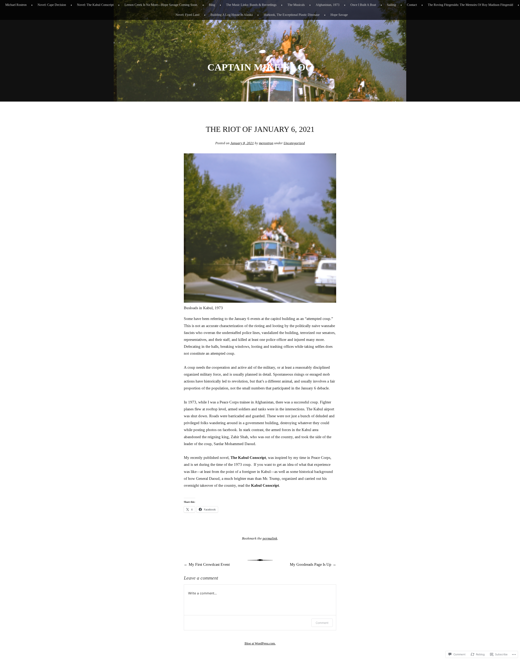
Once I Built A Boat (363, 5)
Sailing (391, 5)
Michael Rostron (16, 5)
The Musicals (296, 5)
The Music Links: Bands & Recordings (251, 5)
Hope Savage (339, 14)
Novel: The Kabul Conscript (95, 5)
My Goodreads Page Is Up (313, 564)
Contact (412, 5)
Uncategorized (294, 143)
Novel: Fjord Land (187, 14)
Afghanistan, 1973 (327, 5)
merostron (266, 143)
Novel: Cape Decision (52, 5)
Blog (212, 5)
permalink (270, 538)
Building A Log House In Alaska (231, 14)
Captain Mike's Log (260, 67)
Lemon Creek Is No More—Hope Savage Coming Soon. (161, 5)
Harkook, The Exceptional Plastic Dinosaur (292, 14)
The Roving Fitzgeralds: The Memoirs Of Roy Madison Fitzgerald (470, 5)
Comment (322, 622)
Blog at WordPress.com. (260, 643)
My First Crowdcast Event (207, 564)
